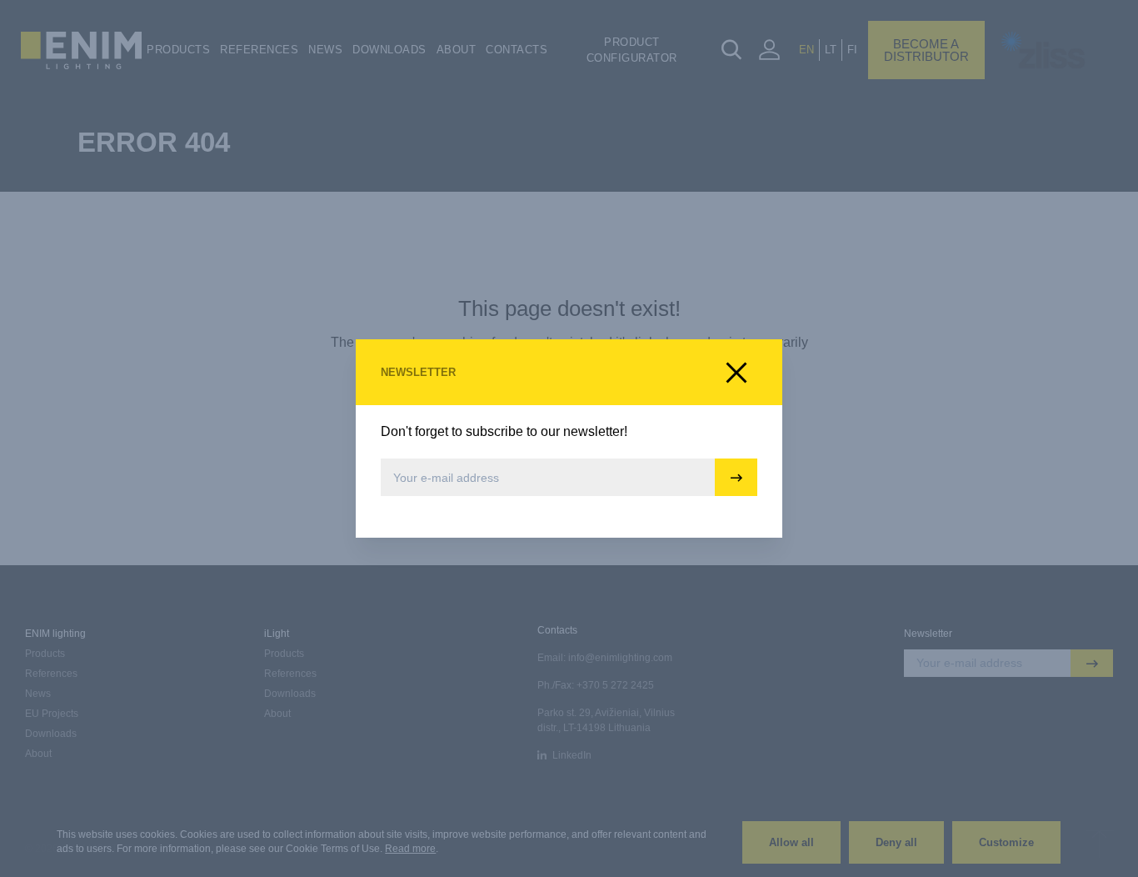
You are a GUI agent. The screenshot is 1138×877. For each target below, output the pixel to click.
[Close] (736, 372)
